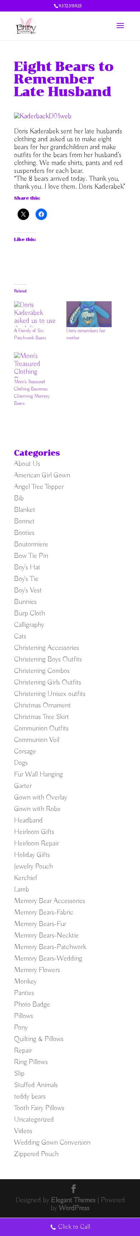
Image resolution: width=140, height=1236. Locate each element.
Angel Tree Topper (39, 486)
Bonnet (24, 521)
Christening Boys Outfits (48, 659)
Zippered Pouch (36, 1154)
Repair (23, 1050)
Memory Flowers (37, 970)
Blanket (24, 509)
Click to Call (74, 1227)
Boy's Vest (28, 590)
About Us (27, 463)
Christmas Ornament (42, 705)
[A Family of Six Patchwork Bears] (36, 314)
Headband (28, 820)
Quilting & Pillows (39, 1039)
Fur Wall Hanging (38, 774)
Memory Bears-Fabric (43, 912)
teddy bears (30, 1096)
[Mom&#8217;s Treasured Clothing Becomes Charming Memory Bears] (36, 365)
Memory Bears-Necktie (46, 935)
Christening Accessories (46, 648)
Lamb (21, 889)
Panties (24, 993)
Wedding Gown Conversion (52, 1142)
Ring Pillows (31, 1062)
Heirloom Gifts (34, 832)
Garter (23, 786)
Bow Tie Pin (31, 555)
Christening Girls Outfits (47, 682)
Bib (19, 498)
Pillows (23, 1016)
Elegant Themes (73, 1200)
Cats (20, 636)
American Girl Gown (42, 475)
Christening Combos (42, 671)
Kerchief (25, 878)
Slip (19, 1073)
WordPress (74, 1208)
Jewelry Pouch (33, 866)
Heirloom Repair (36, 843)
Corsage (25, 751)
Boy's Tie (26, 578)
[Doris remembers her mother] (89, 314)
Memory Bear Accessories (49, 901)
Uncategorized (34, 1119)
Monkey (25, 981)
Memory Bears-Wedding (48, 958)
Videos (23, 1131)
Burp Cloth (29, 613)
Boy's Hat (27, 567)
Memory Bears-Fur (40, 924)
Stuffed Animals (36, 1085)
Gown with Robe (37, 809)
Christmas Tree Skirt (41, 717)
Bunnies (25, 602)
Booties (24, 532)
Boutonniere (31, 544)
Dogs (21, 763)
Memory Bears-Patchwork (50, 947)
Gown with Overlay (40, 797)
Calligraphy (29, 625)
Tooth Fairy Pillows (39, 1108)
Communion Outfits (41, 728)
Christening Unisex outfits (49, 694)
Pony (21, 1027)
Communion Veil (36, 740)
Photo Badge (32, 1004)
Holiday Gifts (32, 855)
